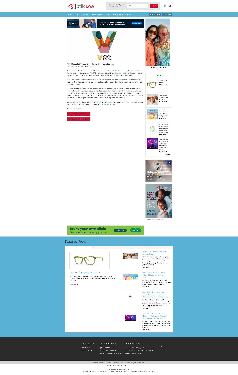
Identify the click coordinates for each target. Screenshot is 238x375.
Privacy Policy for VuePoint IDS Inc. (136, 363)
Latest (159, 75)
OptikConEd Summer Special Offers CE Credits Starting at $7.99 (153, 275)
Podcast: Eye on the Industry (122, 14)
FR (164, 6)
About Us (84, 348)
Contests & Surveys (97, 14)
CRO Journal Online (106, 350)
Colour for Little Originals (85, 272)
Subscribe (153, 5)
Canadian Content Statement (101, 363)
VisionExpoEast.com (108, 104)
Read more (73, 284)
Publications (154, 14)
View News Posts (79, 114)
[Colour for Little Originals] (152, 85)
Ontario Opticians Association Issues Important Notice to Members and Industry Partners (163, 128)
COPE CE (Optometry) (133, 348)
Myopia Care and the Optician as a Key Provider (163, 97)
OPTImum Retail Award (114, 71)
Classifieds (84, 14)
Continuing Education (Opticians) (138, 350)
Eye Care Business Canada (109, 353)
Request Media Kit (132, 353)
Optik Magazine (105, 348)
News (76, 14)
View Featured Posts (79, 119)
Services (166, 14)
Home (69, 14)
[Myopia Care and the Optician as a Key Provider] (152, 99)
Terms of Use (118, 363)
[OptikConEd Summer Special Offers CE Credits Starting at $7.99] (152, 114)
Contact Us (85, 350)
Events (108, 14)
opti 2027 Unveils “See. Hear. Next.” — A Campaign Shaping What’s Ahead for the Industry (154, 315)
